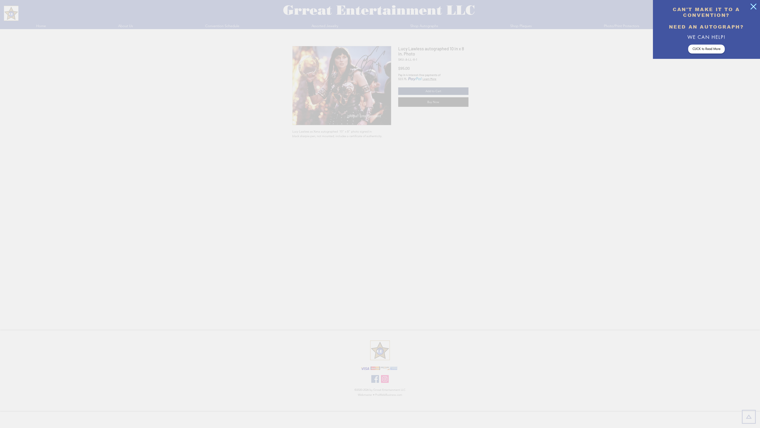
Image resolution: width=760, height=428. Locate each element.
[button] (753, 7)
